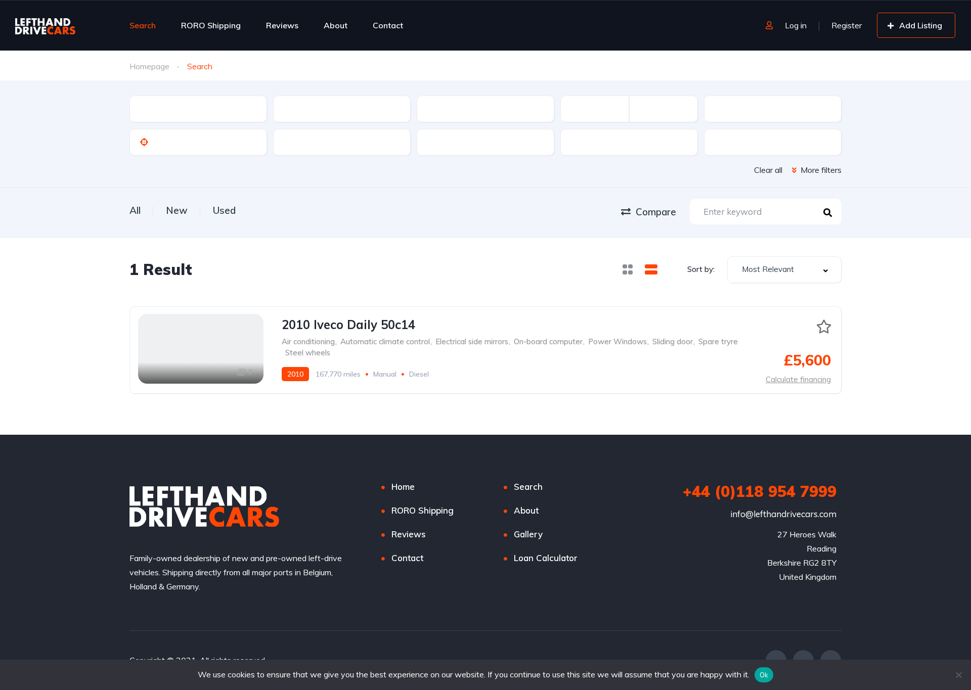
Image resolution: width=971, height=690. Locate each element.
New (177, 210)
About (335, 25)
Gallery (528, 534)
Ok (764, 675)
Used (224, 210)
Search (142, 25)
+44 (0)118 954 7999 (759, 491)
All (135, 210)
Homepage (149, 66)
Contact (388, 25)
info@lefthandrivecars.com (783, 514)
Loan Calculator (546, 558)
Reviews (282, 25)
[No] (958, 675)
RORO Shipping (211, 25)
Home (403, 486)
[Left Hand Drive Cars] (61, 25)
